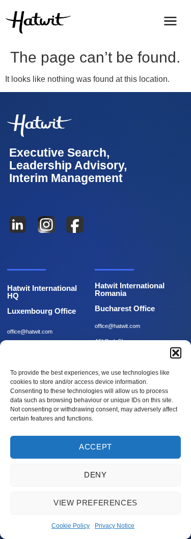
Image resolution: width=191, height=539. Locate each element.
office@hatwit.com (29, 331)
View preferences (95, 502)
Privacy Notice (114, 525)
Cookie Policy (70, 525)
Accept (95, 446)
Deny (95, 474)
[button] (176, 353)
